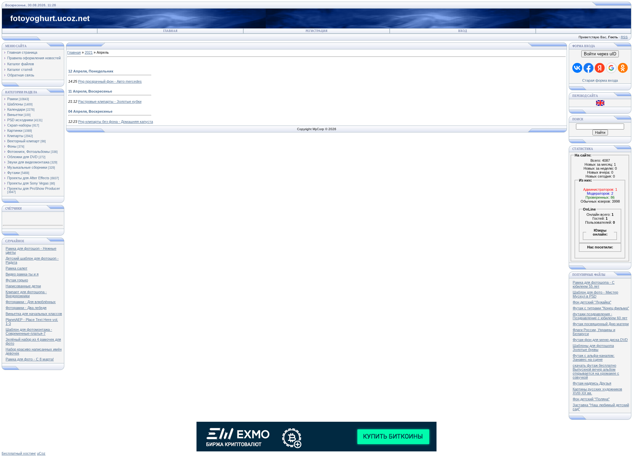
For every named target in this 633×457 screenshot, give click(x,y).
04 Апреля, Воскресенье (90, 111)
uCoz (41, 453)
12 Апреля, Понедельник (90, 71)
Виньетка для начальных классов (34, 314)
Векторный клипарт (23, 141)
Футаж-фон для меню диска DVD (600, 340)
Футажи (13, 173)
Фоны (11, 146)
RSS (624, 37)
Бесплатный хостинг (19, 453)
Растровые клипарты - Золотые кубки (109, 101)
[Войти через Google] (611, 68)
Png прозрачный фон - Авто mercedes (110, 81)
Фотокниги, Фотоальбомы (28, 152)
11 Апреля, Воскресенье (90, 91)
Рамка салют (16, 268)
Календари (16, 109)
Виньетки (15, 115)
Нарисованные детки (23, 286)
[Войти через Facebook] (588, 68)
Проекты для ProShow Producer (33, 188)
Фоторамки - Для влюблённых (31, 302)
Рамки (12, 99)
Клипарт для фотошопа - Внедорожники (26, 294)
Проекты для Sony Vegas (28, 183)
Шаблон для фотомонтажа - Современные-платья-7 (29, 331)
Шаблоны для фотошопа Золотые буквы (593, 348)
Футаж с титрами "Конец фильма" (601, 308)
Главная (170, 31)
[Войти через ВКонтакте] (577, 68)
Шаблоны (15, 104)
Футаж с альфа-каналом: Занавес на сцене (594, 357)
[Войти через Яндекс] (600, 68)
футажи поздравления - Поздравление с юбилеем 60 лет (600, 316)
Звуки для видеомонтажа (28, 162)
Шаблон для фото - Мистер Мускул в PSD (595, 294)
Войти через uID (600, 53)
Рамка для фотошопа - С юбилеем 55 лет (594, 284)
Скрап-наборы (19, 125)
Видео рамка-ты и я (22, 274)
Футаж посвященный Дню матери (601, 324)
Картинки (14, 130)
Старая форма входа (600, 80)
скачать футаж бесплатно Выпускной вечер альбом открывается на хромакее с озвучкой (596, 371)
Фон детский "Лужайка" (592, 302)
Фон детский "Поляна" (591, 399)
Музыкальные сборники (27, 167)
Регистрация (316, 31)
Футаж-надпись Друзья (592, 383)
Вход (462, 31)
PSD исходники (20, 120)
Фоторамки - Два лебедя (26, 308)
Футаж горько (17, 280)
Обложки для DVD (22, 157)
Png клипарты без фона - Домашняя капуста (115, 122)
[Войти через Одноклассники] (623, 68)
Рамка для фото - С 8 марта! (30, 359)
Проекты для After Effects (28, 178)
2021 (89, 52)
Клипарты (15, 136)
